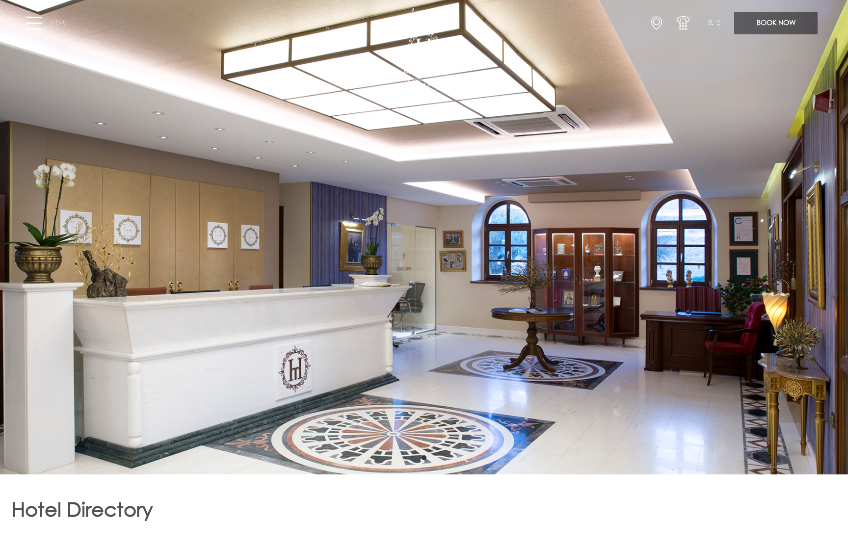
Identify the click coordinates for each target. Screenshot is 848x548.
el (711, 23)
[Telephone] (683, 23)
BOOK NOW (776, 23)
